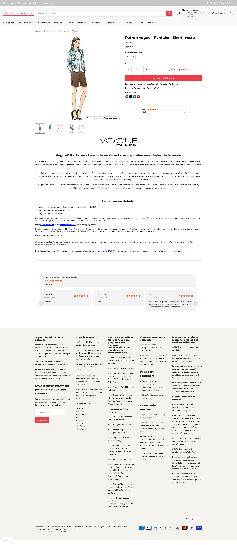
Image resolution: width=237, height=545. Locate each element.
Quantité (128, 64)
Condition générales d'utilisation (79, 527)
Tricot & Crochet (113, 23)
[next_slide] (195, 303)
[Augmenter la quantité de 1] (147, 69)
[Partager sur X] (130, 96)
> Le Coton (80, 411)
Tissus (70, 23)
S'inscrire (42, 420)
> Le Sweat (81, 426)
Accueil (38, 31)
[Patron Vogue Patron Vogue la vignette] (40, 128)
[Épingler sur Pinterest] (138, 96)
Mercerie (58, 23)
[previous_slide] (41, 303)
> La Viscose (81, 429)
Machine (82, 23)
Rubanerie (96, 23)
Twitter (171, 251)
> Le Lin (79, 420)
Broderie (130, 23)
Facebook (152, 251)
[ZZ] (133, 59)
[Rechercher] (169, 13)
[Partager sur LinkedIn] (134, 96)
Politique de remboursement (117, 527)
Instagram (162, 251)
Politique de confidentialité (55, 527)
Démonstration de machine (27, 3)
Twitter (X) (49, 405)
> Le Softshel (81, 423)
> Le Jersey (80, 417)
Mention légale (98, 527)
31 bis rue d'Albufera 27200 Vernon (104, 251)
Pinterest (181, 251)
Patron (150, 23)
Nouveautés (8, 23)
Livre (141, 23)
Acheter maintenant (163, 78)
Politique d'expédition (43, 529)
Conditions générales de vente (65, 529)
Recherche (39, 527)
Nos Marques (44, 23)
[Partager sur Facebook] (126, 96)
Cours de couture (9, 3)
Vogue (131, 42)
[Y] (127, 59)
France (226, 3)
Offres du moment (26, 23)
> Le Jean (80, 414)
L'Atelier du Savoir (46, 3)
